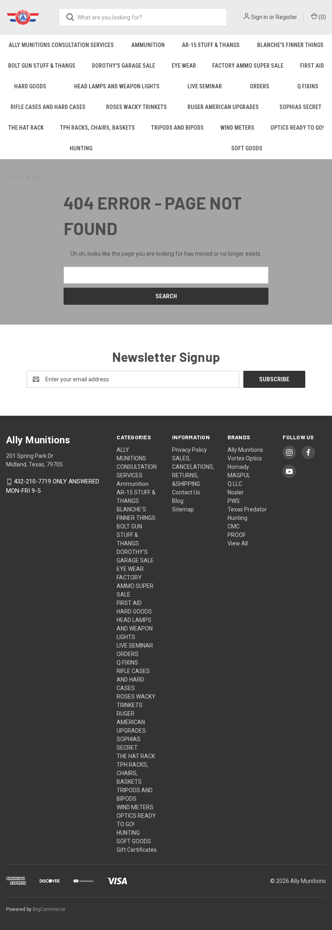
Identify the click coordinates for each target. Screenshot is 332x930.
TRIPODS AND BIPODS (177, 127)
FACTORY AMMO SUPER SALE (247, 65)
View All (238, 543)
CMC (234, 526)
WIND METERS (237, 127)
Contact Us (186, 492)
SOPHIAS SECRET (300, 107)
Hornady (238, 467)
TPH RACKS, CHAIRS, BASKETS (97, 127)
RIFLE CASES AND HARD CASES (48, 107)
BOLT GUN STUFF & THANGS (41, 65)
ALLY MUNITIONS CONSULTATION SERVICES (61, 45)
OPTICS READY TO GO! (297, 127)
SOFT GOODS (134, 841)
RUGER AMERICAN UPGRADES (223, 107)
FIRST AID (312, 65)
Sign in (259, 17)
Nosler (236, 492)
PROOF (237, 535)
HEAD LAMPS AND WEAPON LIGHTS (117, 86)
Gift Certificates (137, 850)
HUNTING (81, 148)
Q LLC (235, 484)
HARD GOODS (30, 86)
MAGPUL (239, 475)
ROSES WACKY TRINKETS (136, 107)
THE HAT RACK (26, 127)
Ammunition (148, 45)
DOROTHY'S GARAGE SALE (123, 65)
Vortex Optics (245, 458)
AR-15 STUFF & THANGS (211, 45)
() (321, 17)
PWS (234, 501)
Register (286, 17)
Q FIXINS (307, 86)
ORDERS (259, 86)
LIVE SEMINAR (204, 86)
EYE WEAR (184, 65)
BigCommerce (49, 909)
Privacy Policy (189, 450)
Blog (177, 501)
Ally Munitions (245, 450)
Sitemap (183, 509)
